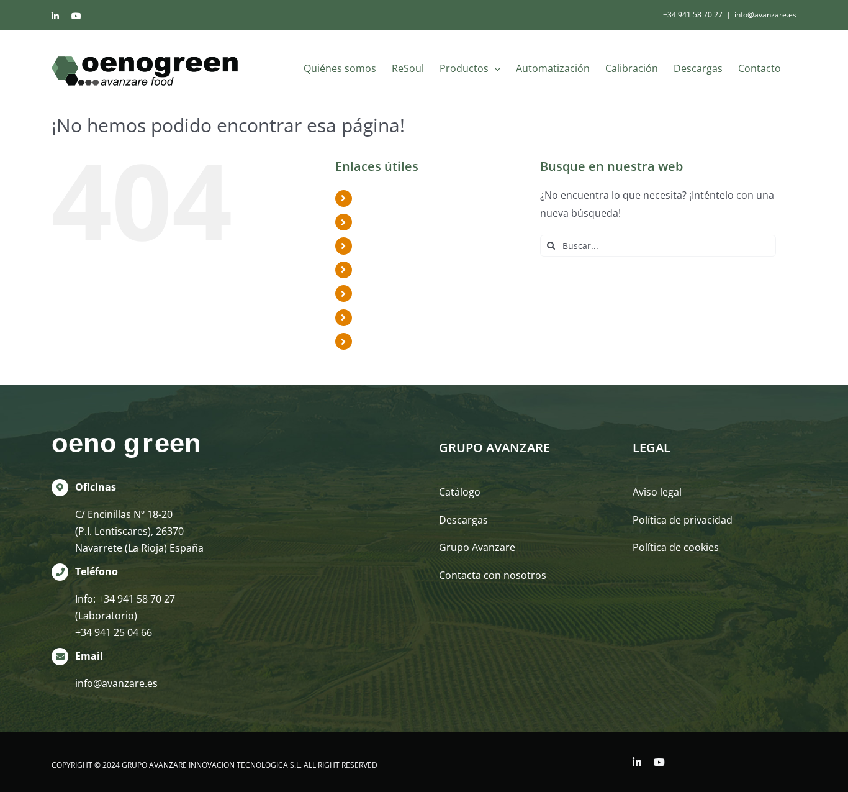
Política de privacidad (683, 520)
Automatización (396, 269)
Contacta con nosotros (492, 575)
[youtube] (659, 762)
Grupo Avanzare (477, 547)
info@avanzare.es (765, 14)
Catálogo (459, 492)
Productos (383, 245)
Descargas (383, 317)
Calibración (385, 293)
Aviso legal (657, 492)
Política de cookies (676, 547)
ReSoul (375, 222)
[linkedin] (637, 762)
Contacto (380, 341)
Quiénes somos (395, 198)
